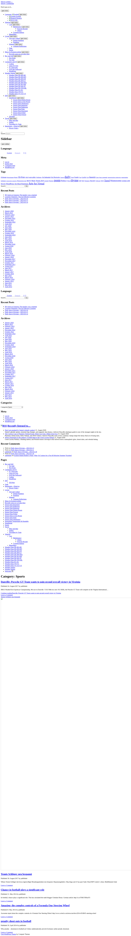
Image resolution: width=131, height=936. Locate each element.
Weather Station (10, 73)
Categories (4, 407)
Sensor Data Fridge (19, 113)
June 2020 (8, 228)
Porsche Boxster (22, 29)
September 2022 (10, 222)
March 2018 (9, 253)
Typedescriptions (18, 32)
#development (10, 177)
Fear (80, 177)
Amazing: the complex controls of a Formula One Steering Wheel (35, 905)
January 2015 (9, 281)
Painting (51, 181)
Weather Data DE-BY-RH (17, 84)
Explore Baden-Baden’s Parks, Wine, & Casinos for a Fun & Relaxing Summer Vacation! (43, 455)
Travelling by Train (15, 124)
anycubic (32, 177)
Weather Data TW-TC (16, 92)
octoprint (46, 181)
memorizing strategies (11, 180)
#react (16, 177)
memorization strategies (114, 177)
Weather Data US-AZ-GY (17, 94)
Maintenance (17, 27)
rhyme (74, 180)
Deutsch (19, 18)
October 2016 (9, 274)
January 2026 (9, 211)
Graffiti (84, 177)
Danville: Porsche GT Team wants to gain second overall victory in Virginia (40, 581)
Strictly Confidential (7, 3)
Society (92, 181)
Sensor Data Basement (20, 111)
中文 (16, 20)
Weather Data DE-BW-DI (17, 79)
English (18, 16)
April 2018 (8, 252)
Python (68, 181)
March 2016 (9, 277)
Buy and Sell (9, 56)
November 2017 (10, 261)
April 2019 (8, 240)
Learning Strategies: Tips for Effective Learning (20, 197)
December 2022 (10, 218)
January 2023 (9, 216)
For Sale (11, 60)
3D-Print (12, 116)
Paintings (16, 42)
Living (7, 36)
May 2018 (8, 250)
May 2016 (8, 276)
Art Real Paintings (21, 184)
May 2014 (8, 285)
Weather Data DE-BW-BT (17, 77)
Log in (7, 162)
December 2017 (10, 259)
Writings (11, 44)
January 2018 (9, 257)
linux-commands (103, 177)
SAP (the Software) (15, 69)
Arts (31, 183)
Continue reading (31, 593)
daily (68, 176)
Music (33, 181)
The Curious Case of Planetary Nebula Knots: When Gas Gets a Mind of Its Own (31, 434)
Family (76, 177)
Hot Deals (12, 58)
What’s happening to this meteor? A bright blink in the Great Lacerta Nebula (29, 437)
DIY (6, 96)
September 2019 (10, 235)
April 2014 (8, 287)
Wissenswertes (115, 181)
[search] (1, 132)
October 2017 (9, 263)
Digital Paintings (18, 40)
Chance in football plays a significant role (22, 889)
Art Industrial (46, 177)
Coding (11, 64)
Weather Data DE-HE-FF (17, 86)
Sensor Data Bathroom (20, 107)
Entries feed (9, 164)
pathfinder (8, 452)
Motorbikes (12, 34)
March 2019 (9, 242)
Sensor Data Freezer (19, 114)
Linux (97, 177)
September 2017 (10, 264)
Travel (7, 118)
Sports (11, 50)
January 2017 (9, 272)
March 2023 (9, 213)
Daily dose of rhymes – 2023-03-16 (16, 199)
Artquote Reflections (20, 46)
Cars (10, 24)
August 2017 (9, 266)
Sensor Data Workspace (21, 103)
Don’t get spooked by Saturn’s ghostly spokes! (20, 430)
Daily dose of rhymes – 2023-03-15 (16, 200)
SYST (102, 181)
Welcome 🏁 (9, 571)
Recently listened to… (18, 425)
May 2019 (8, 239)
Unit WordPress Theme (8, 934)
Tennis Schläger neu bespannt (16, 874)
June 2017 (8, 268)
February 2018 (9, 255)
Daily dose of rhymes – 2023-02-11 (22, 450)
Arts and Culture (14, 38)
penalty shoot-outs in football (16, 921)
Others (19, 30)
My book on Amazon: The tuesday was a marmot (21, 195)
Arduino (39, 177)
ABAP (27, 177)
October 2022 (9, 220)
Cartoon (62, 177)
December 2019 (10, 231)
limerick (92, 177)
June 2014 (8, 283)
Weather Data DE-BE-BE (17, 75)
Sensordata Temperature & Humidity (17, 521)
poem (57, 180)
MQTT (29, 181)
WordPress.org (9, 167)
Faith (10, 48)
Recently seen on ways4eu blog (19, 54)
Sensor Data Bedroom (20, 105)
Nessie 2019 (40, 181)
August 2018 (9, 246)
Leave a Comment (7, 595)
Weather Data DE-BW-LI (17, 81)
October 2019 (9, 233)
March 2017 (9, 270)
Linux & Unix (13, 66)
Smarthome (12, 98)
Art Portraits (55, 177)
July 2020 (8, 226)
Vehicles (7, 22)
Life (88, 177)
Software (98, 181)
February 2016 (9, 279)
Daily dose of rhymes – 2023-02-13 (22, 448)
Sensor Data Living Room (21, 102)
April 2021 (8, 224)
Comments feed (10, 165)
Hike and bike (13, 120)
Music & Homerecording (13, 52)
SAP (80, 181)
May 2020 (8, 229)
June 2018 (8, 248)
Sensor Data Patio (19, 109)
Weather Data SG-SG (16, 90)
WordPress (12, 71)
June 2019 (8, 237)
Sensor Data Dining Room (21, 100)
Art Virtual (39, 183)
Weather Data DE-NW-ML (18, 88)
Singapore (87, 181)
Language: (8, 14)
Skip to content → (7, 2)
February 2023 (9, 215)
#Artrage (4, 177)
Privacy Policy (13, 128)
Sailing (11, 122)
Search (3, 133)
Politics (63, 181)
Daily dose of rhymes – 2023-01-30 (25, 452)
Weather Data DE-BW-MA (18, 82)
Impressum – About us (12, 126)
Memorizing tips (21, 181)
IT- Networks (13, 67)
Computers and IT (11, 62)
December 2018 (10, 244)
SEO (83, 181)
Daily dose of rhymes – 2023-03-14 (16, 202)
